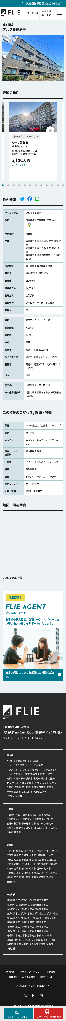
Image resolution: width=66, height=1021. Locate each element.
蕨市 (9, 783)
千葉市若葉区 (13, 819)
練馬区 (53, 860)
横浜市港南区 (27, 913)
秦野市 (10, 944)
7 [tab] (36, 185)
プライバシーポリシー (31, 972)
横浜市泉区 (38, 918)
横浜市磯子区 (13, 909)
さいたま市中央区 (34, 765)
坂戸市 (49, 787)
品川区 (17, 855)
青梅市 (17, 868)
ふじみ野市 (27, 792)
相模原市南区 (29, 935)
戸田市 (15, 783)
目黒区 (25, 855)
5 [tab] (25, 185)
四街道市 (38, 828)
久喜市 (10, 787)
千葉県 (10, 809)
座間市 (42, 944)
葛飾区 (17, 864)
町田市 (47, 868)
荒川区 (37, 860)
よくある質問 (28, 977)
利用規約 (10, 972)
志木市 (37, 783)
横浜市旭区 (40, 913)
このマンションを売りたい (49, 1017)
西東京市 (11, 882)
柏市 (33, 823)
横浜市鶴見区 (13, 900)
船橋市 (10, 823)
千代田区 (11, 851)
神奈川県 (11, 894)
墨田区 (55, 851)
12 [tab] (63, 185)
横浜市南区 (24, 905)
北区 (31, 860)
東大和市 (26, 877)
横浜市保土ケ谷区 (39, 905)
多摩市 (42, 877)
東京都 (10, 845)
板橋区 (45, 860)
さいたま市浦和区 (32, 770)
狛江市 (17, 877)
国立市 (54, 873)
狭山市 (29, 778)
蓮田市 (42, 787)
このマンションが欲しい (18, 1017)
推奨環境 (50, 972)
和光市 (45, 783)
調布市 (40, 868)
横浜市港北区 (41, 909)
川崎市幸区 (40, 922)
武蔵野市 (53, 864)
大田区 (32, 855)
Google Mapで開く (14, 577)
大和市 (25, 944)
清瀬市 (34, 877)
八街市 (46, 828)
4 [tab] (19, 185)
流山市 (40, 823)
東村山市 (35, 873)
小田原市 (26, 940)
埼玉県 (10, 755)
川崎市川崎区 (27, 922)
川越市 (26, 774)
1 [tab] (3, 185)
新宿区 (32, 851)
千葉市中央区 (13, 815)
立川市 (44, 864)
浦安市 (29, 828)
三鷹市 (10, 868)
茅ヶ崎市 (35, 940)
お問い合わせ (46, 977)
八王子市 (35, 864)
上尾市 (37, 778)
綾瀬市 (49, 944)
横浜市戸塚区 (13, 913)
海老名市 (33, 944)
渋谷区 (49, 855)
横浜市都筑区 (13, 922)
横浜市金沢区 (27, 909)
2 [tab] (8, 185)
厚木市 (17, 944)
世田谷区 (41, 855)
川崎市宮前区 (13, 931)
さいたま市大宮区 (32, 761)
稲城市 (49, 877)
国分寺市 (45, 873)
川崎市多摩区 (41, 927)
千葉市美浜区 (39, 819)
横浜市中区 (12, 905)
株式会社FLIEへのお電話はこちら (33, 986)
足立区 (10, 864)
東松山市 (11, 778)
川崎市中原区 (13, 927)
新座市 (53, 783)
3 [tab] (14, 185)
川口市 (41, 774)
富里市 (17, 832)
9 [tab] (47, 185)
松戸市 (17, 823)
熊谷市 (33, 774)
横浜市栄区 (26, 918)
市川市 (50, 819)
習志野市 (26, 823)
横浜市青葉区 (51, 918)
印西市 (54, 828)
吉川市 (17, 792)
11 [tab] (58, 185)
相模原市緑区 (41, 931)
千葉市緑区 (26, 819)
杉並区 (17, 860)
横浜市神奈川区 (28, 900)
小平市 (19, 873)
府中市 (25, 868)
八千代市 (48, 823)
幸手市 (10, 792)
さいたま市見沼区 (15, 765)
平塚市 (50, 935)
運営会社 (13, 977)
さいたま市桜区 (14, 770)
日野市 (27, 873)
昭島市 (32, 868)
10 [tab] (52, 185)
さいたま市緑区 (14, 774)
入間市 (22, 783)
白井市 (10, 832)
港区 (26, 851)
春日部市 (20, 778)
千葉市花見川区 (28, 815)
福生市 (10, 877)
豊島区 (25, 860)
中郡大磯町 (12, 948)
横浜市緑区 (52, 913)
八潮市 (17, 787)
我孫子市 (11, 828)
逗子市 (44, 940)
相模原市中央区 (14, 935)
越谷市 (52, 778)
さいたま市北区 (14, 761)
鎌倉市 (10, 940)
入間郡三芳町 (40, 792)
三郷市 (34, 787)
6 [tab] (30, 185)
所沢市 (48, 774)
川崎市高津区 (27, 927)
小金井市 (11, 873)
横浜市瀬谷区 (13, 918)
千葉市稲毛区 (43, 815)
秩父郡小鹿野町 (14, 796)
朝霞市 (30, 783)
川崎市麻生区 (27, 931)
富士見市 (26, 787)
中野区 (10, 860)
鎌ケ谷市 (20, 828)
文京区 (40, 851)
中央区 (19, 851)
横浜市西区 (42, 900)
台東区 (47, 851)
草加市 (44, 778)
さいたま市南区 (49, 770)
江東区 (10, 855)
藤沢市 (17, 940)
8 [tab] (41, 185)
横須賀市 (41, 935)
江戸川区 (26, 864)
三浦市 (52, 940)
